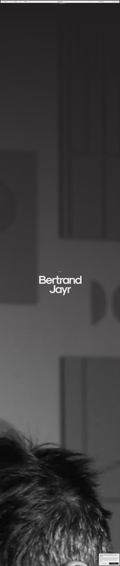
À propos (15, 1)
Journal (25, 1)
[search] (116, 2)
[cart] (118, 2)
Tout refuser (104, 563)
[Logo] (60, 2)
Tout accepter (114, 563)
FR (113, 1)
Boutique (5, 1)
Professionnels (101, 1)
